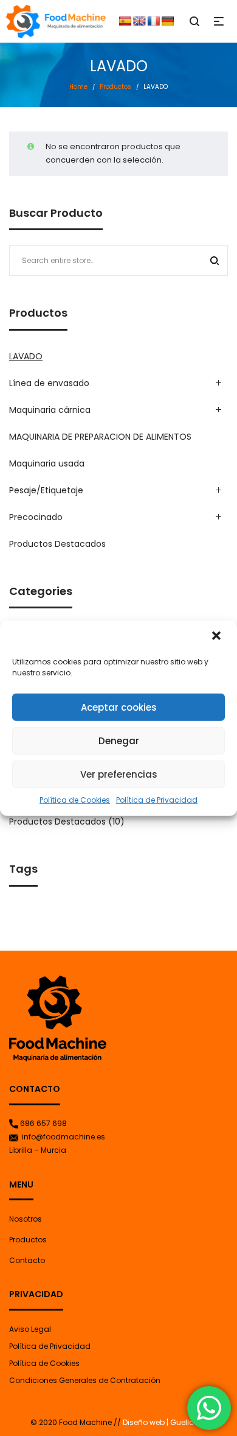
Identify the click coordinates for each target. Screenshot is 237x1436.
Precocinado (36, 517)
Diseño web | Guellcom (164, 1422)
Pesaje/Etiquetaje (46, 490)
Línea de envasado (49, 383)
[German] (167, 21)
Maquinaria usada (46, 463)
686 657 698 (43, 1123)
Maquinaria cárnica (50, 410)
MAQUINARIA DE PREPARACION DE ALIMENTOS (100, 437)
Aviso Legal (30, 1329)
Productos (115, 86)
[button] (217, 637)
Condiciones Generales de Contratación (84, 1380)
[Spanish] (125, 21)
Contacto (27, 1260)
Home (78, 86)
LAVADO (26, 356)
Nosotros (25, 1219)
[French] (153, 21)
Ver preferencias (118, 773)
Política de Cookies (75, 800)
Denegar (118, 740)
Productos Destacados (57, 544)
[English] (139, 21)
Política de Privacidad (156, 800)
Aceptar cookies (119, 706)
